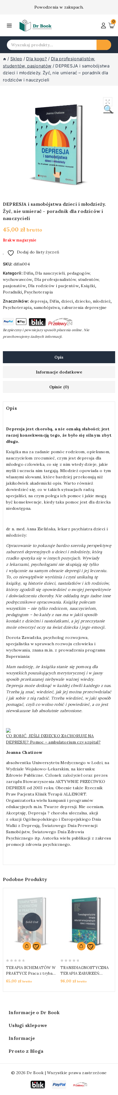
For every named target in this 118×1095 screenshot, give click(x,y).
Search (104, 45)
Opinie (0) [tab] (59, 386)
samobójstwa (47, 307)
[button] (107, 101)
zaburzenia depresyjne (84, 307)
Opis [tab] (58, 357)
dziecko (83, 301)
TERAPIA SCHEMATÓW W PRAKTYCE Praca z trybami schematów (31, 973)
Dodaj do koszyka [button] (81, 946)
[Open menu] (9, 25)
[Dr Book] (36, 25)
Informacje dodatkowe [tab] (59, 372)
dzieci (67, 301)
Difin (28, 273)
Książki (88, 285)
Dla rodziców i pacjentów (53, 285)
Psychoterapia (38, 292)
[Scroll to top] (108, 1088)
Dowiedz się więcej (27, 946)
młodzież (102, 301)
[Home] (4, 58)
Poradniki (12, 292)
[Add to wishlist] (36, 946)
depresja (38, 301)
